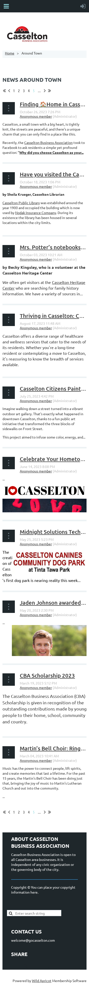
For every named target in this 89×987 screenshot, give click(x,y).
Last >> (49, 91)
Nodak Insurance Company (35, 212)
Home (9, 53)
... (39, 90)
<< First (4, 91)
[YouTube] (36, 966)
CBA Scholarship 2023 (47, 675)
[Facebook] (14, 966)
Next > (44, 91)
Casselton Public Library (21, 202)
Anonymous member (36, 116)
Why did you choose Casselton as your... (51, 152)
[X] (25, 966)
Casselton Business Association (48, 142)
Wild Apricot (41, 980)
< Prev (9, 91)
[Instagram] (47, 966)
